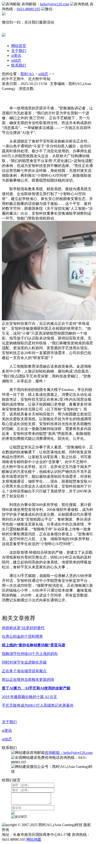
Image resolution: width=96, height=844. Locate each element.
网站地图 (33, 839)
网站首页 (18, 46)
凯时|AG (27, 74)
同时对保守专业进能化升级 (24, 662)
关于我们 (18, 51)
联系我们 (18, 65)
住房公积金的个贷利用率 (22, 636)
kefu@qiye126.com (54, 4)
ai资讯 (16, 56)
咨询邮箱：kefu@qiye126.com (69, 753)
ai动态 (16, 60)
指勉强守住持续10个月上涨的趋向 (30, 654)
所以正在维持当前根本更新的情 (28, 679)
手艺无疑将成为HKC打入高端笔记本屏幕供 (37, 705)
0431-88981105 (28, 9)
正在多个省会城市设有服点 (24, 671)
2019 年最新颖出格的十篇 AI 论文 (29, 697)
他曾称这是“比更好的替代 (23, 628)
